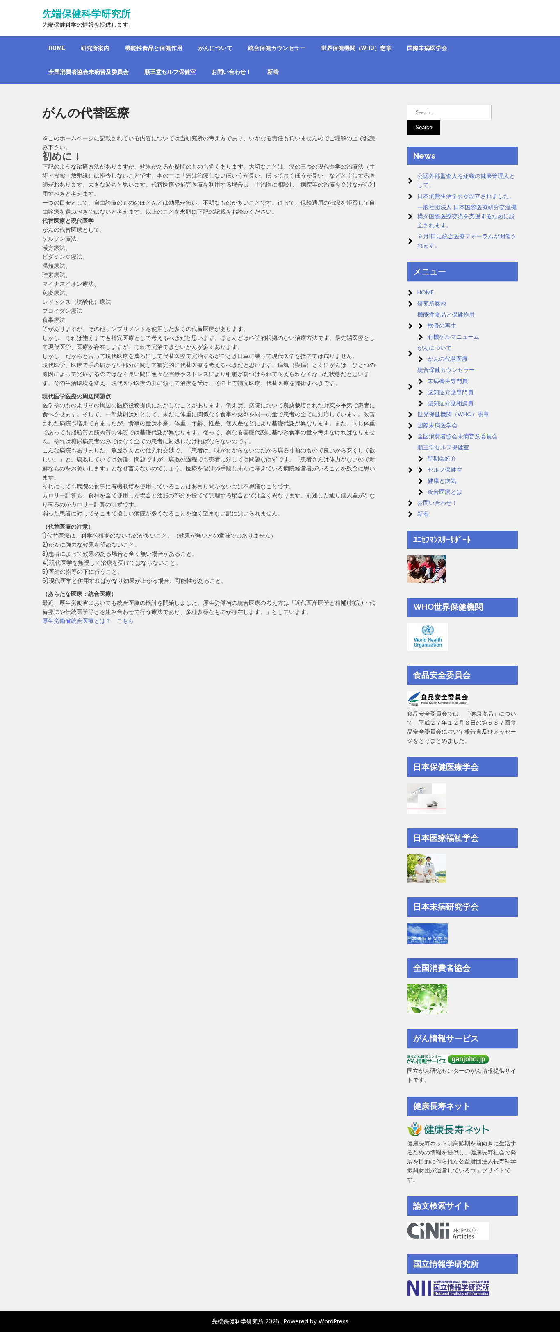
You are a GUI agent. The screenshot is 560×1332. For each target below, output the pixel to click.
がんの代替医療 (448, 359)
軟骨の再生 (442, 326)
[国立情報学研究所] (448, 1294)
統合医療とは (445, 492)
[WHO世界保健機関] (427, 649)
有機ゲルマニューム (453, 337)
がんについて (215, 48)
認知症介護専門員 (450, 392)
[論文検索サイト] (448, 1238)
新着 (273, 71)
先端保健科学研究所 (86, 14)
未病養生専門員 (448, 381)
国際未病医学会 (427, 48)
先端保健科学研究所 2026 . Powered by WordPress (280, 1321)
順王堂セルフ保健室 (170, 71)
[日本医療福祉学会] (426, 880)
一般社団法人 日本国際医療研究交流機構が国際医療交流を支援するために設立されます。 (467, 216)
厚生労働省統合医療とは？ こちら (88, 621)
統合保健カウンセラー (276, 48)
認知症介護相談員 (450, 403)
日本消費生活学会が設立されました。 (466, 196)
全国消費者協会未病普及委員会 (88, 71)
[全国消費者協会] (427, 1012)
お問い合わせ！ (232, 71)
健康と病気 (442, 481)
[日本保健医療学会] (426, 811)
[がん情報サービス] (448, 1062)
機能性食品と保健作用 (153, 48)
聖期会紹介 (442, 458)
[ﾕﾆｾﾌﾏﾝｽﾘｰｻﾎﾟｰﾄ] (426, 581)
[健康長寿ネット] (448, 1134)
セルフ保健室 (445, 469)
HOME (56, 48)
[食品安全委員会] (438, 704)
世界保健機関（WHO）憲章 (356, 48)
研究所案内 (95, 48)
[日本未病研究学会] (427, 941)
